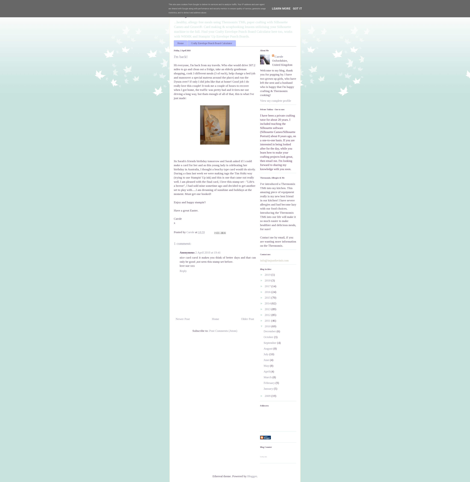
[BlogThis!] (218, 233)
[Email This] (215, 233)
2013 (268, 309)
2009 (268, 395)
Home (180, 43)
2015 (268, 297)
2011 (268, 320)
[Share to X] (220, 233)
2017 (268, 286)
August (268, 348)
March (268, 377)
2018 (268, 280)
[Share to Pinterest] (224, 233)
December (270, 331)
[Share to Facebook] (222, 233)
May (267, 365)
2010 (268, 326)
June (267, 360)
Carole (279, 56)
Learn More (281, 8)
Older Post (247, 319)
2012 (268, 314)
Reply (183, 270)
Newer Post (183, 319)
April (267, 371)
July (266, 354)
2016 (268, 292)
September (270, 342)
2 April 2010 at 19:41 (208, 252)
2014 (268, 303)
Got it (297, 8)
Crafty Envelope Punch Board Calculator (211, 43)
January (269, 388)
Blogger (252, 476)
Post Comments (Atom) (223, 330)
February (270, 382)
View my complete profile (275, 100)
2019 (268, 274)
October (269, 337)
